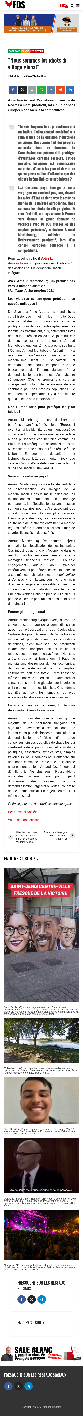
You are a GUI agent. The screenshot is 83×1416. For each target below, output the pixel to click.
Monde (25, 51)
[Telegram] (41, 1299)
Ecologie (14, 51)
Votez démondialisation (25, 820)
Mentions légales (52, 1407)
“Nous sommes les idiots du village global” (38, 63)
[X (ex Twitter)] (31, 1299)
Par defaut (36, 51)
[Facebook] (21, 1299)
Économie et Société (23, 812)
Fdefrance (13, 75)
